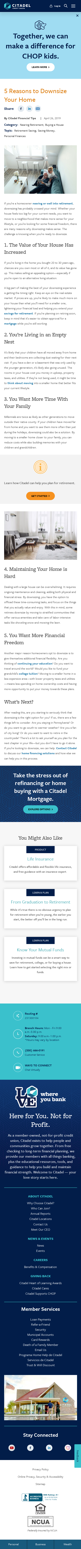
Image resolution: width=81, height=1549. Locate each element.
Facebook (21, 108)
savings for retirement (18, 313)
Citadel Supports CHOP (40, 1293)
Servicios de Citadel (41, 1360)
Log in (57, 6)
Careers (41, 1259)
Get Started (39, 496)
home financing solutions (38, 753)
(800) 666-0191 (35, 1050)
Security (40, 1329)
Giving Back (41, 1276)
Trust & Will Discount (40, 1365)
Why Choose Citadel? (40, 1203)
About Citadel (40, 1196)
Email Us (40, 1349)
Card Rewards (40, 1339)
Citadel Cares (40, 1288)
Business (40, 1544)
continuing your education (34, 663)
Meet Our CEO (40, 1229)
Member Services (40, 1308)
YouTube (12, 1449)
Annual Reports (40, 1213)
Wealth (67, 1544)
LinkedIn (29, 108)
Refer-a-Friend (40, 1324)
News (40, 1245)
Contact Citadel (66, 748)
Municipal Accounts (40, 1334)
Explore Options (39, 809)
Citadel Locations (40, 1219)
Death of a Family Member (40, 1344)
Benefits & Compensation (40, 1267)
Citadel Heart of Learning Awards (40, 1283)
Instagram (69, 1449)
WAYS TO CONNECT (38, 1065)
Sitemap (40, 1484)
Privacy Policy (40, 1469)
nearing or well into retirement (52, 203)
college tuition (28, 673)
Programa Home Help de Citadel (40, 1354)
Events (40, 1250)
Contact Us (40, 1224)
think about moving (20, 383)
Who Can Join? (40, 1208)
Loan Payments (40, 1319)
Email (38, 108)
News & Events (40, 1238)
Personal (13, 1544)
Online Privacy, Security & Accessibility (40, 1476)
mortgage (10, 323)
